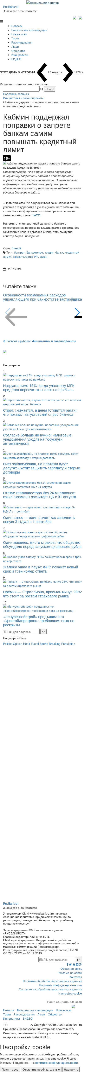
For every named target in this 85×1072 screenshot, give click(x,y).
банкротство (34, 252)
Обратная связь (71, 968)
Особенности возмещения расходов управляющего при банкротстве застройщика (42, 297)
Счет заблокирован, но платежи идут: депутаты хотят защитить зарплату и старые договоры (41, 468)
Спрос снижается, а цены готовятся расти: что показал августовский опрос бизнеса (40, 412)
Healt (26, 644)
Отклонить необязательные (41, 1069)
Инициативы (19, 55)
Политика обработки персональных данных (52, 981)
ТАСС (36, 215)
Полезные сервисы (16, 94)
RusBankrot (10, 7)
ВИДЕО (16, 59)
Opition (17, 644)
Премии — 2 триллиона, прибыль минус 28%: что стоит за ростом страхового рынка (42, 593)
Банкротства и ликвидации (29, 30)
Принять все (10, 1069)
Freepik (16, 248)
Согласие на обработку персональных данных (50, 989)
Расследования (21, 42)
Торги (15, 38)
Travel (35, 644)
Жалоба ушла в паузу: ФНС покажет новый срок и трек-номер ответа (40, 569)
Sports (44, 644)
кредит (49, 252)
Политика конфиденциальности (60, 985)
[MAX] (75, 17)
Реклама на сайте (70, 972)
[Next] (77, 312)
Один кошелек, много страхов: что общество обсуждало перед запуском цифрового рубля (42, 544)
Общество (18, 50)
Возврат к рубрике (41, 341)
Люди (15, 46)
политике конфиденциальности (56, 1062)
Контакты (76, 977)
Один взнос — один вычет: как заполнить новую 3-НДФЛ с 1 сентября (39, 519)
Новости (16, 26)
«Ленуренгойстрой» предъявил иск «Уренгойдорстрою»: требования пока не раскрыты (38, 620)
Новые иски (19, 34)
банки (59, 252)
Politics (7, 644)
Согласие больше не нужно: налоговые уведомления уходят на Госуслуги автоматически (37, 439)
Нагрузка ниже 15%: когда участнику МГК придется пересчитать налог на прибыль (38, 387)
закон (43, 256)
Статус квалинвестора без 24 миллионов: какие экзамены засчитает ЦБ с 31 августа (39, 494)
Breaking (54, 644)
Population (68, 644)
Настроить (71, 1069)
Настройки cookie (70, 993)
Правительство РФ (25, 256)
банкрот (19, 252)
